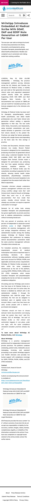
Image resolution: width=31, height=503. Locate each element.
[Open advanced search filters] (24, 15)
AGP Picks (4, 2)
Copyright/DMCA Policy (10, 500)
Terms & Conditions (23, 496)
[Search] (20, 15)
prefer (11, 226)
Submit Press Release (8, 496)
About (8, 493)
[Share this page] (28, 15)
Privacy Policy (23, 500)
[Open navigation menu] (3, 15)
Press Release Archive (18, 493)
